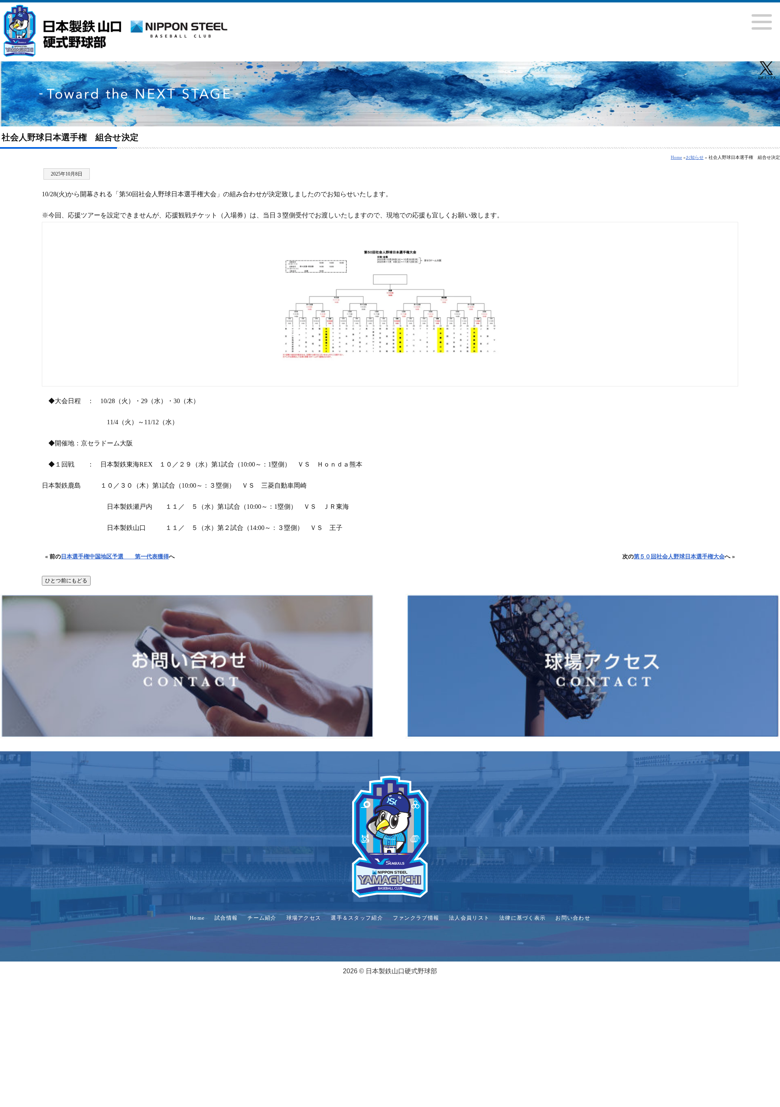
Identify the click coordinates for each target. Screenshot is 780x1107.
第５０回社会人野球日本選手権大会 (679, 556)
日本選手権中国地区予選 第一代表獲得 (115, 556)
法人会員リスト (469, 918)
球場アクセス (303, 918)
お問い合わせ (572, 918)
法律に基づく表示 (522, 918)
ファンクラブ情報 (416, 918)
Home (676, 157)
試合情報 (226, 918)
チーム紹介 (261, 918)
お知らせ (695, 157)
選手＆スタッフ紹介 (357, 918)
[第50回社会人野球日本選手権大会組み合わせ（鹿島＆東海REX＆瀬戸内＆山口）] (390, 304)
